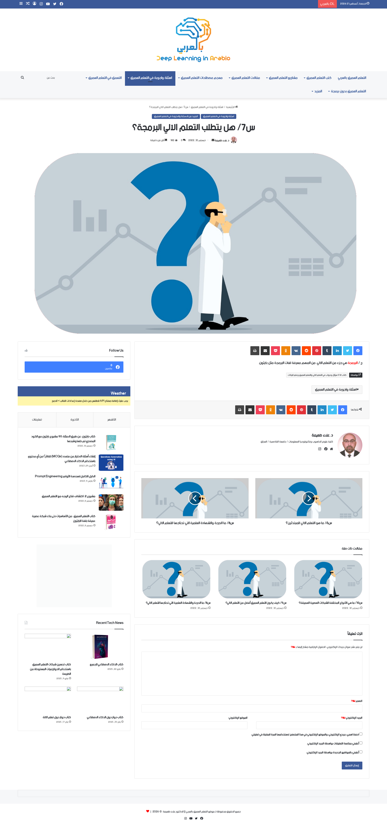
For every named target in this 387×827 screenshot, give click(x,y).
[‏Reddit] (306, 350)
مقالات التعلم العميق (246, 78)
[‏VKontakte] (296, 350)
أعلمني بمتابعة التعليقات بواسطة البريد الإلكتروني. (333, 743)
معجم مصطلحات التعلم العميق (202, 78)
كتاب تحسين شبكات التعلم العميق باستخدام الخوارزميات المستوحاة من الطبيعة (50, 669)
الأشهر (112, 420)
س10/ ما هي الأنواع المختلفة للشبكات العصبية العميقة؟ (330, 603)
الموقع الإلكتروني (238, 717)
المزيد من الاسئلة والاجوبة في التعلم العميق (176, 116)
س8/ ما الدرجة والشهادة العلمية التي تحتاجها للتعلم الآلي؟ (178, 603)
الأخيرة (75, 420)
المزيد (318, 91)
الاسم (356, 701)
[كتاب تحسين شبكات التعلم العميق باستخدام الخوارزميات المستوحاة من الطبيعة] (48, 647)
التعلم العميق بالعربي (352, 78)
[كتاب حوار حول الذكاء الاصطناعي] (100, 700)
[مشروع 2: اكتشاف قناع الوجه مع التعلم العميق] (111, 502)
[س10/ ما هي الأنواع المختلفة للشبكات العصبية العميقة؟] (327, 578)
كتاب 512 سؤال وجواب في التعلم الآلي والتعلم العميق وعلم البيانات (317, 375)
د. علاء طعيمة (222, 140)
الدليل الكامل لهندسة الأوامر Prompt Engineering (65, 476)
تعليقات (37, 420)
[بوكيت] (275, 350)
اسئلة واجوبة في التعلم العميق (151, 78)
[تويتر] (347, 350)
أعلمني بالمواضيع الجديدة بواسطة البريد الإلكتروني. (332, 752)
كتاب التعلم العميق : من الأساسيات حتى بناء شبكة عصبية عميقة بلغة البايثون (63, 519)
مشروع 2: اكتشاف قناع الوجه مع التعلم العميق (68, 496)
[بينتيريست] (316, 350)
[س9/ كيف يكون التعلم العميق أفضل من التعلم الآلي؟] (251, 578)
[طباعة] (254, 350)
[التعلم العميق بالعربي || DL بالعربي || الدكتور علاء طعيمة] (193, 39)
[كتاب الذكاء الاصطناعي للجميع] (100, 647)
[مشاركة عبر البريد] (265, 350)
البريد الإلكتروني (351, 717)
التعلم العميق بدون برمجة (348, 91)
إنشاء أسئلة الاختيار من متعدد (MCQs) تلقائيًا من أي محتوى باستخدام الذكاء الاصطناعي (61, 459)
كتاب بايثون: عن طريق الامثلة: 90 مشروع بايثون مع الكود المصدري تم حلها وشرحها (63, 439)
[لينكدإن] (337, 350)
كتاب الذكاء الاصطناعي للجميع (106, 664)
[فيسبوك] (357, 350)
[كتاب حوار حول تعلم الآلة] (48, 700)
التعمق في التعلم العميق (105, 78)
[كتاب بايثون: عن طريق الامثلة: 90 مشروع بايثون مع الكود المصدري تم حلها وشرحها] (111, 442)
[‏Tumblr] (326, 350)
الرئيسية (230, 107)
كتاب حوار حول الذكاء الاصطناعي (105, 717)
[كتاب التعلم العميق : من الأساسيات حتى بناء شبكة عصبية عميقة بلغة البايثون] (111, 522)
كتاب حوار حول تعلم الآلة (57, 717)
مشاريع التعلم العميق (283, 78)
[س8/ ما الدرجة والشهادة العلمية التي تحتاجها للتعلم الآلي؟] (176, 578)
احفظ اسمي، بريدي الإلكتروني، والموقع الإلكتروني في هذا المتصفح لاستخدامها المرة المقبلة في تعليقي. (305, 734)
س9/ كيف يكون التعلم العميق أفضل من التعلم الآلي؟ (256, 603)
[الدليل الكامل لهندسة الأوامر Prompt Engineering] (111, 482)
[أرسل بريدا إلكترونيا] (213, 140)
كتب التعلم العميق (319, 78)
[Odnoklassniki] (285, 350)
